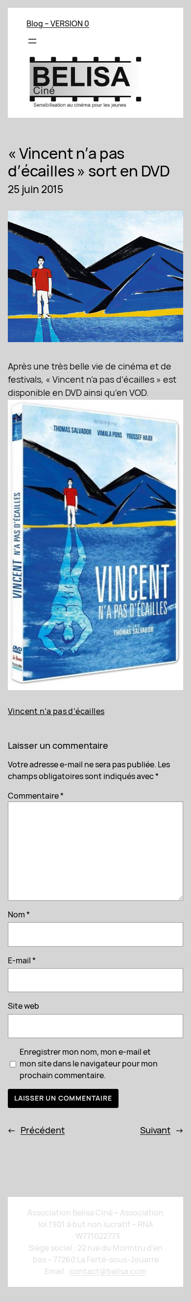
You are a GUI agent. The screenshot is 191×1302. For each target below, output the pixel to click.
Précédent (43, 1130)
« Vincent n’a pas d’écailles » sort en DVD (89, 162)
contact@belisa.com (108, 1271)
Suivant (155, 1130)
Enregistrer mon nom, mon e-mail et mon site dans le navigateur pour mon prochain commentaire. (89, 1063)
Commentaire (36, 795)
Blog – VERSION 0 (57, 23)
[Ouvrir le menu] (32, 41)
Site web (23, 1005)
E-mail (22, 960)
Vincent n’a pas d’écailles (56, 711)
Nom (19, 914)
